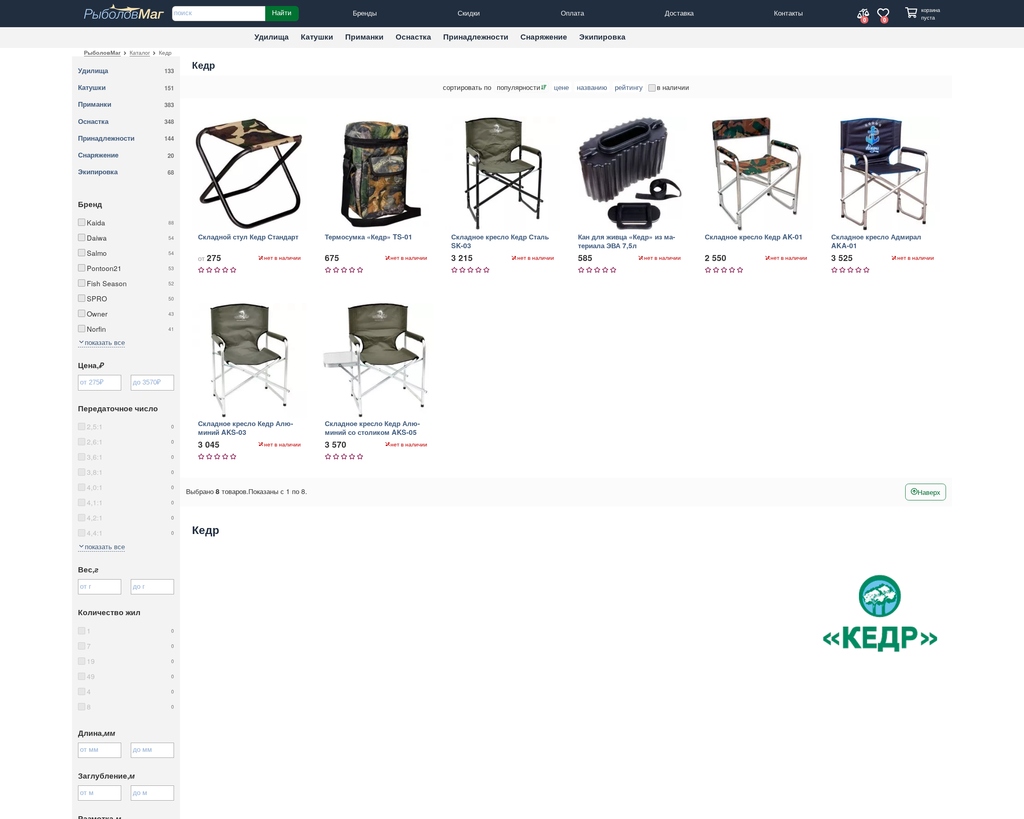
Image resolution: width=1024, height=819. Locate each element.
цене (561, 87)
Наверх (929, 491)
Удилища (271, 36)
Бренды (365, 13)
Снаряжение (543, 36)
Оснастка (413, 36)
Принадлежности (475, 36)
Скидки (469, 13)
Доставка (679, 13)
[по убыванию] (543, 87)
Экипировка (602, 36)
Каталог (140, 52)
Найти (282, 12)
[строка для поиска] (218, 13)
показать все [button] (105, 342)
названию (592, 87)
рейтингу (629, 87)
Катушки (317, 36)
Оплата (572, 13)
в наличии (673, 87)
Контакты (788, 13)
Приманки (364, 36)
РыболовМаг (102, 52)
